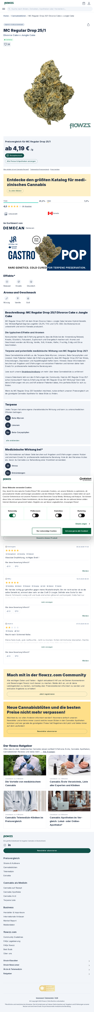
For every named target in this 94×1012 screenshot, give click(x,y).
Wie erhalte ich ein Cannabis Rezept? (16, 169)
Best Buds (7, 949)
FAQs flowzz (9, 945)
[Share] (88, 24)
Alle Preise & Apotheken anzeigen (21, 161)
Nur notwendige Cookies (47, 531)
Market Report (9, 921)
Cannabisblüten (18, 16)
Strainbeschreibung (31, 372)
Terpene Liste (9, 900)
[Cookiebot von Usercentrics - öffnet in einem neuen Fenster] (81, 479)
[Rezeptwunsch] (84, 3)
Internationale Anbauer (13, 916)
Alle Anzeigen (49, 752)
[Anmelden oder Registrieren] (89, 3)
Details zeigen (81, 524)
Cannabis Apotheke (12, 892)
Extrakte (7, 875)
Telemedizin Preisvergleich (39, 169)
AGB (56, 998)
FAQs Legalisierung (11, 941)
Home (6, 16)
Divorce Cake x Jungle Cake (19, 35)
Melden (85, 571)
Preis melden (54, 169)
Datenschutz (49, 998)
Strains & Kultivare (11, 863)
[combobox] (49, 9)
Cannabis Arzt (9, 896)
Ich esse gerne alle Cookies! (76, 531)
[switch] (35, 515)
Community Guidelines (13, 937)
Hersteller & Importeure (14, 912)
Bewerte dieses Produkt (47, 538)
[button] (7, 44)
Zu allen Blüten (15, 191)
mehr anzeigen (47, 602)
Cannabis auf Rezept (12, 888)
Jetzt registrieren (47, 694)
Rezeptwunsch (16, 155)
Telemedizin (8, 871)
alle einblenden (12, 440)
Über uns (7, 953)
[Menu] (3, 9)
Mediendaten (9, 925)
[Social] (4, 845)
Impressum (40, 998)
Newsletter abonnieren (47, 731)
